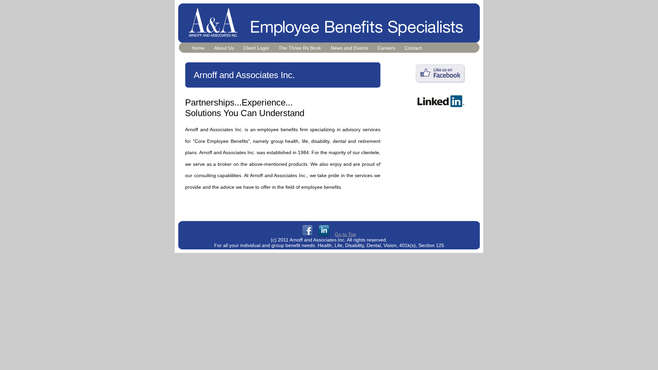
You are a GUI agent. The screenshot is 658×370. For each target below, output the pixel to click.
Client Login (256, 48)
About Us (224, 48)
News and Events (349, 48)
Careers (386, 48)
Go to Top (345, 234)
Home (198, 48)
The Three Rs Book (300, 48)
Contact (413, 48)
